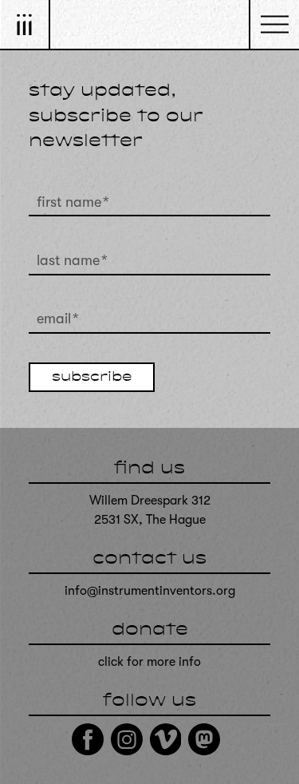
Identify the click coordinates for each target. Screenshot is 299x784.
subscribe (92, 377)
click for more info (149, 662)
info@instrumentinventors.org (150, 591)
